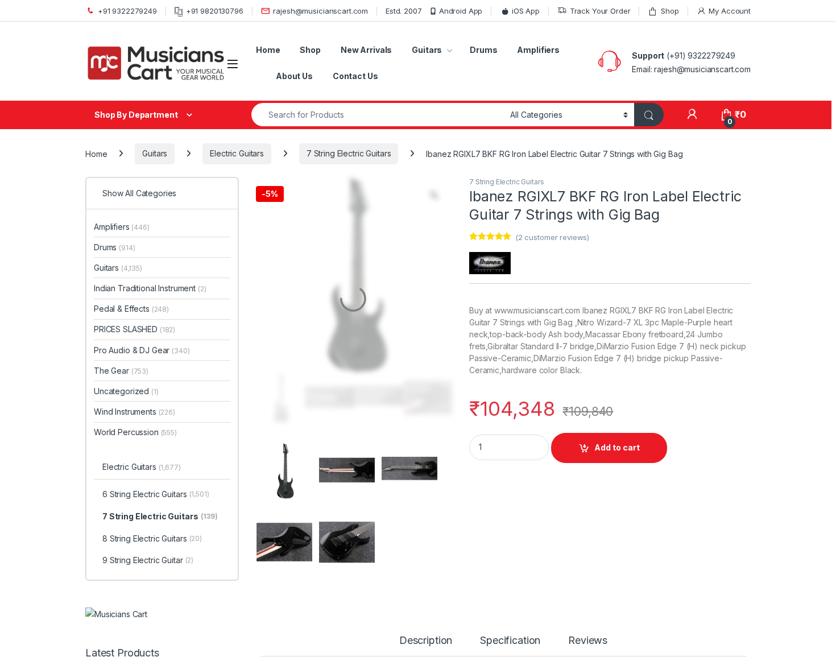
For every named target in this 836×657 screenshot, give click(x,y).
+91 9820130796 (214, 10)
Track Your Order (600, 10)
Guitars (427, 50)
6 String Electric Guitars (165, 254)
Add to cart (617, 447)
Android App (460, 10)
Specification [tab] (512, 520)
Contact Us (355, 76)
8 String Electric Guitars (162, 298)
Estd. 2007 (404, 10)
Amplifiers (538, 50)
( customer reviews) (552, 237)
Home (268, 50)
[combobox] (377, 114)
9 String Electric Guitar (157, 319)
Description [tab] (425, 520)
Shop (669, 10)
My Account (730, 10)
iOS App (526, 10)
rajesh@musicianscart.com (320, 10)
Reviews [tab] (590, 520)
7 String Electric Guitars (349, 153)
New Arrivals (366, 50)
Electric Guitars (237, 153)
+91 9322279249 (127, 10)
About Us (294, 76)
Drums (483, 50)
